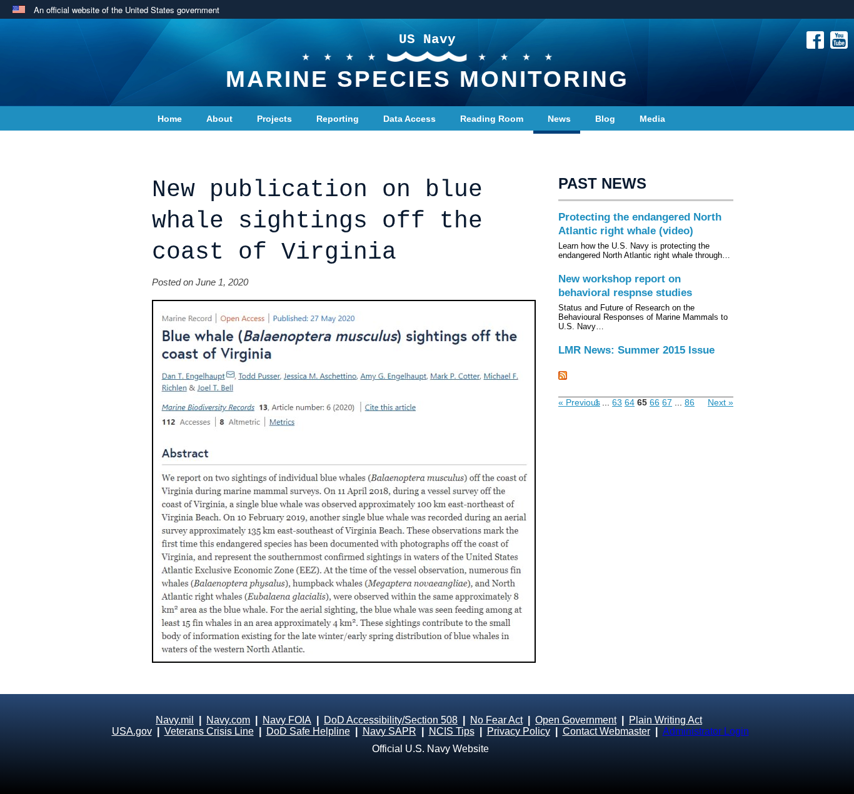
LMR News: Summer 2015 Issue (636, 350)
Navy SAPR (389, 731)
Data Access (409, 119)
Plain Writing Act (665, 720)
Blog (605, 119)
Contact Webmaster (606, 731)
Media (652, 119)
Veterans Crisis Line (209, 731)
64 (630, 402)
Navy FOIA (287, 720)
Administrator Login (706, 731)
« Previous (579, 402)
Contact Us (181, 144)
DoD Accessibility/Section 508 (391, 720)
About (219, 119)
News (559, 119)
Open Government (575, 720)
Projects (274, 119)
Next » (720, 402)
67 (667, 402)
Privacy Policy (518, 731)
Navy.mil (175, 720)
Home (170, 119)
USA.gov (132, 731)
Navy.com (228, 720)
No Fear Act (496, 720)
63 (617, 402)
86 (690, 402)
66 (655, 402)
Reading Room (491, 119)
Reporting (337, 119)
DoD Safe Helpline (308, 731)
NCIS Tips (452, 731)
